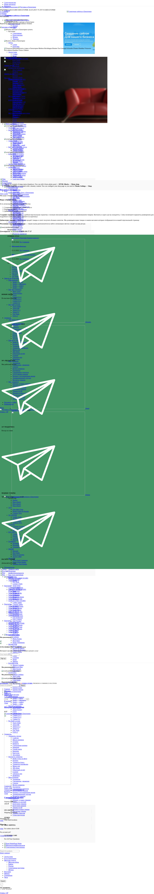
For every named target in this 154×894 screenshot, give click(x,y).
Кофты (10, 864)
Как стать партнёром (15, 575)
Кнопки (15, 760)
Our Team (16, 730)
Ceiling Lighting (18, 674)
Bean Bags (16, 641)
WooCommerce (13, 798)
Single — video (18, 704)
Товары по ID (17, 807)
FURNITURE (13, 188)
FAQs (15, 711)
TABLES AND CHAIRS (17, 601)
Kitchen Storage (18, 689)
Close (6, 703)
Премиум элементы (15, 757)
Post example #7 (18, 223)
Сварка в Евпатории (15, 588)
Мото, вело (17, 708)
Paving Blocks (17, 226)
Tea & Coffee (17, 556)
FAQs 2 (15, 732)
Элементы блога (18, 762)
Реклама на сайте (14, 579)
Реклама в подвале (8, 190)
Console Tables (18, 604)
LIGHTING (12, 673)
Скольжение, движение (21, 781)
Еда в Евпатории (10, 858)
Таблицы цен (17, 774)
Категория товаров (19, 806)
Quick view (8, 788)
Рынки (15, 500)
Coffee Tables (17, 602)
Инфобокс (16, 775)
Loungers (16, 658)
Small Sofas (16, 586)
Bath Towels (17, 669)
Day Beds (16, 197)
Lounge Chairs (17, 584)
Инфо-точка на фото (20, 759)
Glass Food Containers (20, 560)
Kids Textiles (17, 621)
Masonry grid (17, 200)
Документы (12, 580)
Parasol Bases (17, 229)
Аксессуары (8, 857)
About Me (16, 725)
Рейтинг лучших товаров (22, 800)
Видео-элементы (19, 785)
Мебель (7, 873)
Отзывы (15, 742)
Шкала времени (18, 740)
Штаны (11, 870)
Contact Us (16, 719)
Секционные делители (21, 789)
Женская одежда (10, 860)
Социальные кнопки (20, 745)
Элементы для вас (14, 736)
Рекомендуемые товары (21, 809)
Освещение (8, 875)
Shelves (15, 661)
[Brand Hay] (3, 575)
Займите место (13, 593)
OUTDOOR (12, 222)
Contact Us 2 (17, 717)
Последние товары (19, 811)
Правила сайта (13, 569)
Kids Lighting (17, 619)
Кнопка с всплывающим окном (24, 792)
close (1, 820)
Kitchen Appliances (19, 205)
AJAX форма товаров (20, 791)
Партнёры (7, 586)
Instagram (16, 747)
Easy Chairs (17, 194)
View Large (4, 194)
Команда (16, 743)
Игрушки (7, 872)
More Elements (13, 777)
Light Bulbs (16, 680)
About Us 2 (16, 727)
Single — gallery (18, 702)
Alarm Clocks (17, 652)
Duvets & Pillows (18, 648)
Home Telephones (19, 642)
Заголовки (16, 755)
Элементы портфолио (20, 764)
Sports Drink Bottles (19, 562)
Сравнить (7, 693)
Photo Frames (17, 639)
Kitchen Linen (17, 688)
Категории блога (21, 192)
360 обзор (16, 768)
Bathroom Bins (18, 667)
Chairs (15, 656)
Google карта (17, 749)
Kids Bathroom (18, 618)
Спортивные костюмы (16, 868)
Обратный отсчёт (19, 770)
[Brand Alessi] (3, 569)
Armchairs (16, 192)
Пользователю (9, 567)
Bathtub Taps (17, 218)
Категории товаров (19, 804)
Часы (6, 877)
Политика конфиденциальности (16, 572)
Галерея (15, 772)
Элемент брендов (19, 813)
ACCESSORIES (14, 635)
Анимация (16, 779)
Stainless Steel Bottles (20, 564)
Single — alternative (19, 700)
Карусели (16, 753)
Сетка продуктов (19, 815)
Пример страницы (14, 706)
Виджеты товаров (19, 796)
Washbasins (16, 212)
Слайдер (16, 738)
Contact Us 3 (17, 715)
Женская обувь (13, 862)
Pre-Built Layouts (14, 721)
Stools (15, 659)
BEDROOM (12, 644)
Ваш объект (17, 502)
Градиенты (16, 787)
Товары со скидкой (19, 802)
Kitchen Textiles (18, 209)
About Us (16, 728)
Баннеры (16, 751)
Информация (13, 696)
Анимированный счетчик (22, 794)
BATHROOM (13, 663)
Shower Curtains (18, 665)
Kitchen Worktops (19, 201)
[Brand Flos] (3, 573)
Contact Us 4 (17, 713)
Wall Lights (16, 676)
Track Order (17, 723)
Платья (15, 26)
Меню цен (16, 766)
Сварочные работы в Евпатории (16, 15)
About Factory (17, 710)
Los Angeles (12, 577)
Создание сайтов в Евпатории (15, 590)
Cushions (16, 637)
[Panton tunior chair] (48, 495)
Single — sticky (18, 698)
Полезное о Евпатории (21, 194)
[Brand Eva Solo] (4, 571)
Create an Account (6, 836)
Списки (15, 783)
